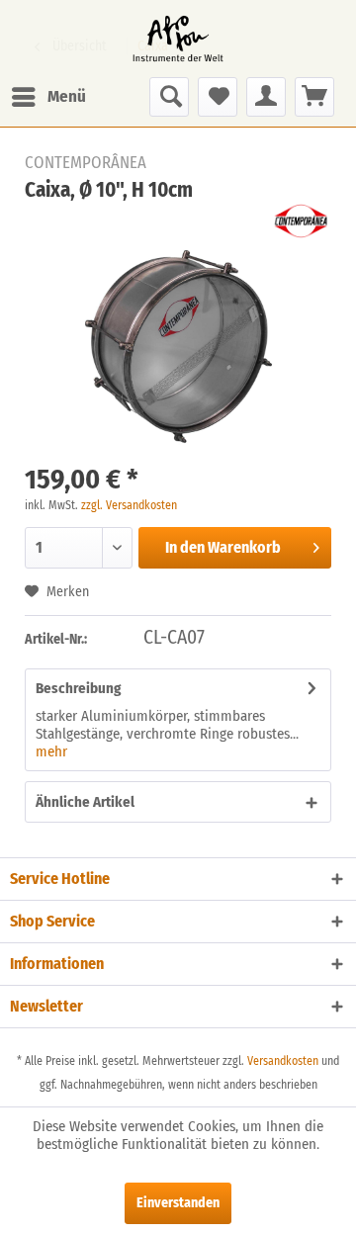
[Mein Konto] (266, 97)
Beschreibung (78, 688)
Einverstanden (178, 1202)
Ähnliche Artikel (85, 802)
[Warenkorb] (314, 97)
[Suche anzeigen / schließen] (169, 97)
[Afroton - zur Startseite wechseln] (178, 38)
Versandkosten (282, 1061)
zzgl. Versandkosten (129, 505)
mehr (51, 751)
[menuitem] (48, 97)
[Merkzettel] (217, 97)
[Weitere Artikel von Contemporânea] (300, 221)
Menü (66, 96)
